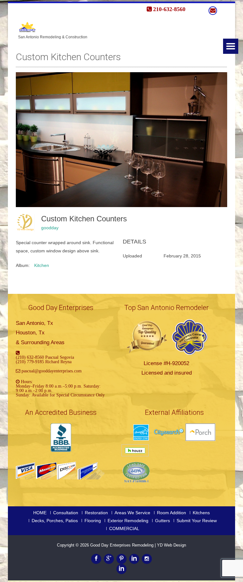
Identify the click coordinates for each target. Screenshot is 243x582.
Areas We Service (132, 512)
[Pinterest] (121, 559)
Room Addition (171, 512)
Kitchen (41, 265)
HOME (40, 512)
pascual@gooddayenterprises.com (52, 371)
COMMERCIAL (124, 528)
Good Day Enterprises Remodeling (122, 545)
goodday (50, 227)
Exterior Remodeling (128, 520)
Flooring (92, 520)
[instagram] (147, 559)
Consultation (65, 512)
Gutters (162, 520)
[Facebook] (96, 559)
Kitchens (201, 512)
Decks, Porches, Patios (55, 520)
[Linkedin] (134, 559)
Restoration (96, 512)
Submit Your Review (197, 520)
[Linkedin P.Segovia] (121, 569)
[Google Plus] (109, 559)
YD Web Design (171, 545)
